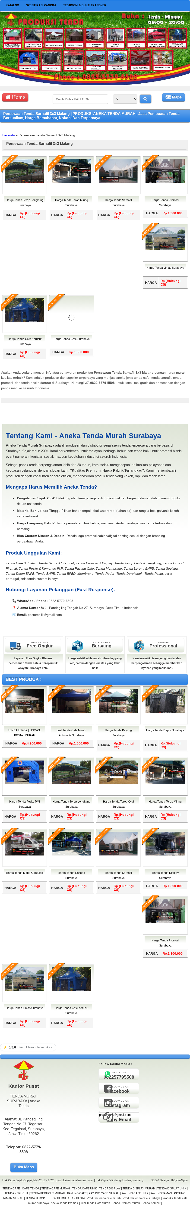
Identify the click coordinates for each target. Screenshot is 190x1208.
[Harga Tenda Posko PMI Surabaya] (24, 783)
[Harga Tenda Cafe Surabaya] (71, 336)
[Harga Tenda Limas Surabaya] (165, 249)
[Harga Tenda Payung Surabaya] (118, 712)
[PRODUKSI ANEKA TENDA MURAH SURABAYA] (95, 84)
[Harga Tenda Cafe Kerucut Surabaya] (24, 320)
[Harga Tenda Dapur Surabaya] (165, 712)
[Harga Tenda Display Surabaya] (165, 854)
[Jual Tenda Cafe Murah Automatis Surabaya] (71, 712)
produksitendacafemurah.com (74, 1180)
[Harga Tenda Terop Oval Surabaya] (118, 783)
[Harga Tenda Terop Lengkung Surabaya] (24, 182)
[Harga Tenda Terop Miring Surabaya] (71, 182)
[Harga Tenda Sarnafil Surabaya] (118, 182)
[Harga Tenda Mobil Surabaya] (24, 854)
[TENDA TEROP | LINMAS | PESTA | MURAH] (24, 712)
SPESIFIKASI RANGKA (41, 5)
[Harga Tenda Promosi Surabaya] (165, 182)
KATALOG (12, 5)
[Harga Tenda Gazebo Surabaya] (71, 854)
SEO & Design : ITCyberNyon (169, 1180)
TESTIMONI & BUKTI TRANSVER (84, 5)
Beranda (8, 135)
